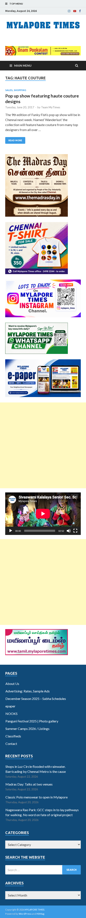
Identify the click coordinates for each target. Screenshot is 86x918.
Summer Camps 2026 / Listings (27, 729)
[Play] (11, 531)
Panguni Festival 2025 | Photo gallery (31, 721)
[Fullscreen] (75, 531)
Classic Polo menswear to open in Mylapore (36, 797)
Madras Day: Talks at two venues (29, 784)
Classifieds (13, 736)
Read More (15, 140)
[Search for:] (43, 869)
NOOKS (11, 714)
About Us (12, 684)
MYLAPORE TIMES (34, 909)
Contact (11, 744)
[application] (43, 513)
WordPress (25, 913)
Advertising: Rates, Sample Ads (27, 691)
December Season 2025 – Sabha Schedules (35, 699)
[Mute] (69, 531)
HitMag (40, 913)
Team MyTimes (50, 107)
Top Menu (16, 3)
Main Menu (23, 65)
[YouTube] (74, 11)
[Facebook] (80, 11)
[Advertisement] (43, 445)
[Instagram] (69, 11)
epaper (10, 706)
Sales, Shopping (15, 90)
